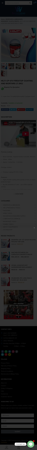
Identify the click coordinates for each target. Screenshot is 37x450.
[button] (34, 227)
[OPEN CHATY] (30, 444)
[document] (18, 225)
